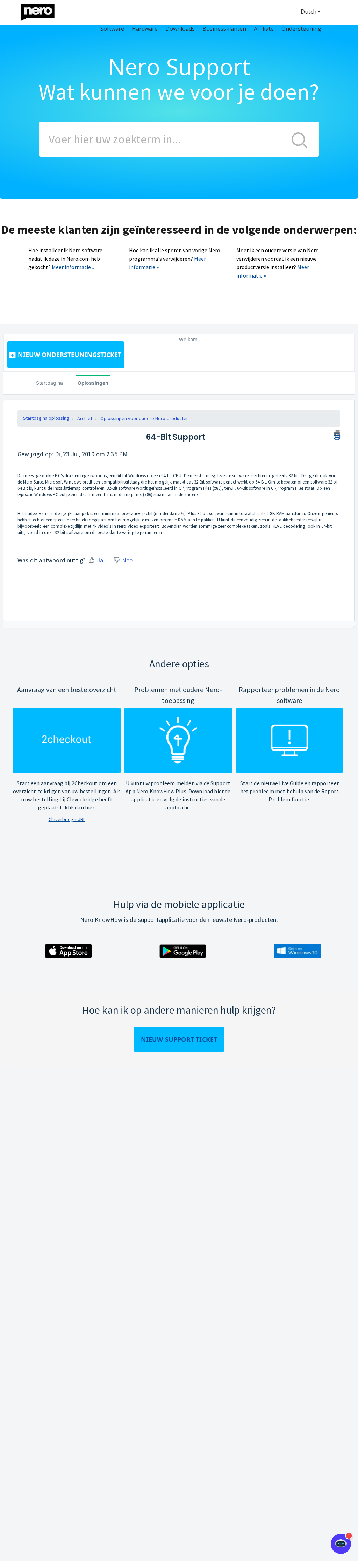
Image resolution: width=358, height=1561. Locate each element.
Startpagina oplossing (46, 418)
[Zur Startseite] (42, 10)
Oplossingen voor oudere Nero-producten (144, 418)
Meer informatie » (73, 267)
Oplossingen (93, 383)
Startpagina (49, 383)
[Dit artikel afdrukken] (337, 434)
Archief (84, 418)
